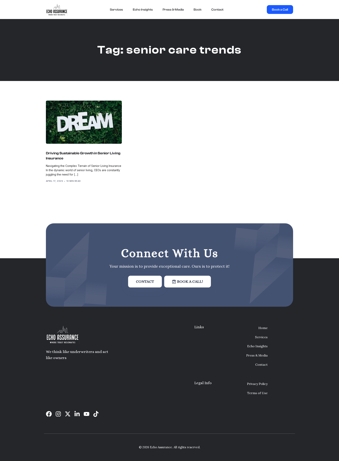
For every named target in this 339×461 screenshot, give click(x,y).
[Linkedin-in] (77, 414)
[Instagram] (58, 414)
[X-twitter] (68, 414)
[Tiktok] (96, 414)
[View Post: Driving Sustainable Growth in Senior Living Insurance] (84, 122)
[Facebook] (49, 414)
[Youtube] (86, 414)
